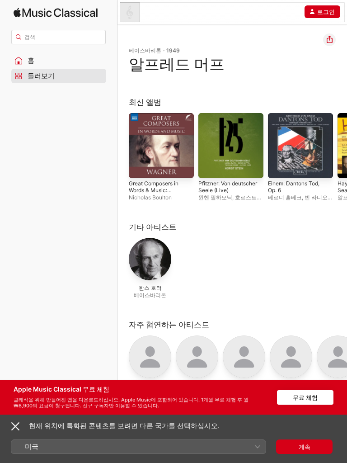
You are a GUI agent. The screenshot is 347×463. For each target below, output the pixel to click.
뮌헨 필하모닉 (215, 197)
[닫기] (15, 426)
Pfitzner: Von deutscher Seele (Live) (227, 187)
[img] (56, 12)
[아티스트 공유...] (329, 39)
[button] (59, 60)
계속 (304, 446)
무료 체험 (305, 397)
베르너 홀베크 (285, 197)
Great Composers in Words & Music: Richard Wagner (153, 190)
